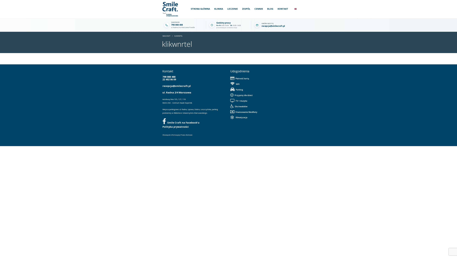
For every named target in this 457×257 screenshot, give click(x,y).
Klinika (218, 8)
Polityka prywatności (175, 126)
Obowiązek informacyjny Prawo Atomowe (177, 135)
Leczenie (232, 8)
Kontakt (283, 8)
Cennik (258, 8)
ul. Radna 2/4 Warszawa (176, 92)
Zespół (246, 8)
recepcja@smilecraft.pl (176, 86)
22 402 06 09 (169, 79)
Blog (270, 8)
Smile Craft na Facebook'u (183, 122)
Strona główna (200, 8)
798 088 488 (168, 76)
